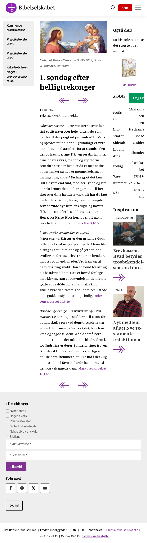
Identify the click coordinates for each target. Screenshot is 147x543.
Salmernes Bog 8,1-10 (83, 223)
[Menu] (138, 8)
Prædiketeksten (20, 421)
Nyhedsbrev (18, 411)
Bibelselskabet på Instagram (22, 488)
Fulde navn (17, 455)
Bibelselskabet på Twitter (33, 488)
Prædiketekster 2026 (17, 42)
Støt (125, 8)
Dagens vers (18, 416)
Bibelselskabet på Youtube (45, 488)
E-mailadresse (19, 444)
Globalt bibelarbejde (23, 426)
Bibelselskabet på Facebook (10, 488)
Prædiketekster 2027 (17, 56)
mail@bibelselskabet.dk (124, 530)
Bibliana (15, 436)
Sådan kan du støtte (95, 536)
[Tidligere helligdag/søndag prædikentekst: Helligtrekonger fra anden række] (63, 100)
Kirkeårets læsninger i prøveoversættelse (17, 74)
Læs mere (129, 84)
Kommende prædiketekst (16, 28)
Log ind (14, 505)
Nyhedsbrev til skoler (24, 431)
